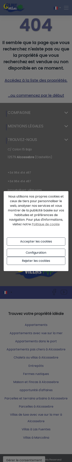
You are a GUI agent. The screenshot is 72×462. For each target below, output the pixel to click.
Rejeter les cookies (36, 261)
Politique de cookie (46, 224)
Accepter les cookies (36, 241)
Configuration (36, 252)
